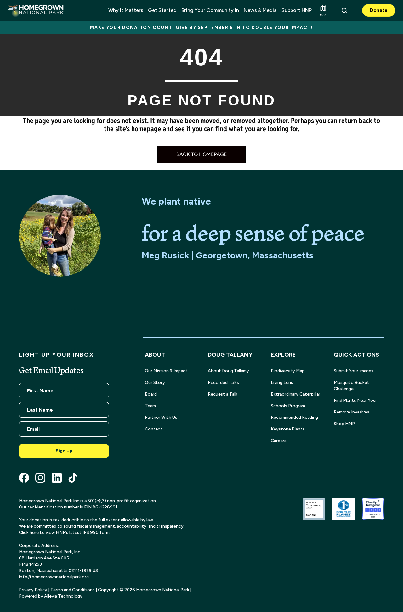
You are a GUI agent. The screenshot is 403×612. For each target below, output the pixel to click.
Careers (279, 440)
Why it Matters (125, 10)
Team (150, 405)
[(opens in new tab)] (314, 508)
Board (151, 394)
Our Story (155, 382)
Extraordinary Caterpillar (295, 394)
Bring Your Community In (210, 10)
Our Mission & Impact (166, 370)
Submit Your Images (353, 370)
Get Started (162, 10)
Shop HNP (344, 423)
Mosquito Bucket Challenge (351, 385)
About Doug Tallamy (228, 370)
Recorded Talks (223, 382)
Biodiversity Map (287, 370)
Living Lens (282, 382)
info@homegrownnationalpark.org (54, 577)
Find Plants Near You (355, 400)
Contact (153, 429)
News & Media (260, 10)
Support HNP (296, 10)
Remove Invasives (351, 412)
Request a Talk (222, 394)
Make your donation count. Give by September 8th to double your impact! (201, 27)
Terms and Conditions (72, 589)
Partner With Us (161, 417)
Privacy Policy (33, 589)
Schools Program (288, 405)
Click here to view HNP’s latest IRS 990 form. (65, 532)
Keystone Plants (288, 429)
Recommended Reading (294, 417)
